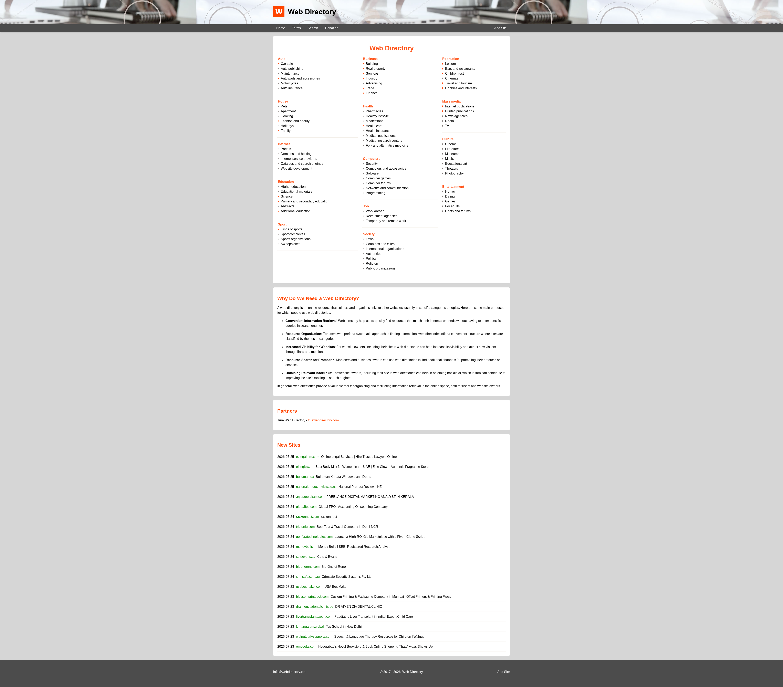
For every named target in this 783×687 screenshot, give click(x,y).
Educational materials (296, 191)
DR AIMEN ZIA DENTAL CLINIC (358, 606)
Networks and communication (387, 188)
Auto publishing (292, 68)
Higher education (293, 186)
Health (368, 106)
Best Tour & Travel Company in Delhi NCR (347, 526)
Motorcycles (289, 83)
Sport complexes (293, 234)
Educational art (456, 163)
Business (370, 59)
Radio (449, 121)
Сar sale (287, 63)
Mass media (451, 101)
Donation (331, 28)
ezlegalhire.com (307, 456)
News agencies (456, 116)
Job (366, 206)
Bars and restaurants (460, 68)
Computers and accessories (386, 168)
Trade (370, 88)
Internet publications (459, 106)
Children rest (454, 73)
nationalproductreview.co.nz (316, 486)
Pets (284, 106)
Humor (450, 191)
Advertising (374, 83)
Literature (452, 149)
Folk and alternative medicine (387, 145)
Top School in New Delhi (344, 626)
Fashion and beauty (295, 121)
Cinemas (451, 78)
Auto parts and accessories (300, 78)
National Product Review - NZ (360, 486)
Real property (375, 68)
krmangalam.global (310, 626)
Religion (372, 263)
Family (286, 131)
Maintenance (290, 73)
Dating (450, 196)
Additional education (296, 211)
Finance (372, 93)
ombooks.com (306, 646)
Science (287, 196)
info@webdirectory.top (289, 672)
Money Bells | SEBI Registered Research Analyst (353, 546)
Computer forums (378, 183)
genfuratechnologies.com (314, 536)
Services (372, 73)
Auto (281, 59)
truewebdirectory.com (323, 420)
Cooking (287, 116)
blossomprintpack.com (312, 596)
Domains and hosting (296, 154)
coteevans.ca (305, 556)
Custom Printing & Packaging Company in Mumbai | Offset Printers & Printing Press (391, 596)
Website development (296, 168)
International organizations (385, 249)
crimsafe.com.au (308, 576)
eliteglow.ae (304, 466)
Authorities (373, 253)
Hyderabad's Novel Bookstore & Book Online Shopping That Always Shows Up (375, 646)
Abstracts (287, 206)
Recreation (450, 59)
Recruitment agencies (381, 216)
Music (449, 158)
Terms (296, 28)
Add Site (500, 28)
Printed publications (459, 111)
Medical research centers (384, 140)
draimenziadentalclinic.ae (314, 606)
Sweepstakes (290, 244)
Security (372, 163)
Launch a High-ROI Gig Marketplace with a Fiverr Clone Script (379, 536)
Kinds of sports (291, 229)
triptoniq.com (305, 526)
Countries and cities (380, 244)
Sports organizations (296, 239)
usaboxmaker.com (309, 586)
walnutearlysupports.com (314, 636)
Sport (282, 224)
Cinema (451, 144)
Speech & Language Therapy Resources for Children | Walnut (379, 636)
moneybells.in (306, 546)
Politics (371, 258)
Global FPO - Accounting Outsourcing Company (353, 506)
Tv (447, 126)
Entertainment (453, 186)
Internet (284, 144)
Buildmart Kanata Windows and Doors (343, 476)
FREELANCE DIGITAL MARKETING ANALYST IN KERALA (370, 496)
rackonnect (329, 516)
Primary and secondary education (305, 201)
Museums (452, 154)
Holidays (287, 126)
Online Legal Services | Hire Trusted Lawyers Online (359, 456)
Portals (286, 149)
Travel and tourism (458, 83)
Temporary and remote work (386, 221)
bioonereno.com (308, 566)
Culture (448, 139)
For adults (452, 206)
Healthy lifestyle (377, 116)
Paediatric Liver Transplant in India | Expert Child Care (373, 616)
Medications (374, 121)
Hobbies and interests (461, 88)
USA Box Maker (335, 586)
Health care (374, 126)
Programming (375, 193)
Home (280, 28)
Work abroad (375, 211)
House (283, 101)
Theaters (451, 168)
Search (313, 28)
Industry (371, 78)
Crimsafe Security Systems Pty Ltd (347, 576)
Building (372, 63)
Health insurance (378, 131)
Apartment (288, 111)
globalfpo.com (306, 506)
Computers (371, 158)
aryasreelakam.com (310, 496)
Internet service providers (299, 158)
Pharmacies (374, 111)
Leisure (450, 63)
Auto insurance (292, 88)
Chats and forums (458, 211)
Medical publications (381, 135)
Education (286, 181)
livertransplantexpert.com (314, 616)
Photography (454, 173)
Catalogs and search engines (302, 163)
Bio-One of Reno (334, 566)
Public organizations (380, 268)
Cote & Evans (327, 556)
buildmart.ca (305, 476)
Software (372, 173)
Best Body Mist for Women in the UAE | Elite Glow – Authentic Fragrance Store (372, 466)
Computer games (378, 178)
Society (369, 234)
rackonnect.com (307, 516)
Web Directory (412, 672)
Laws (370, 239)
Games (450, 201)
